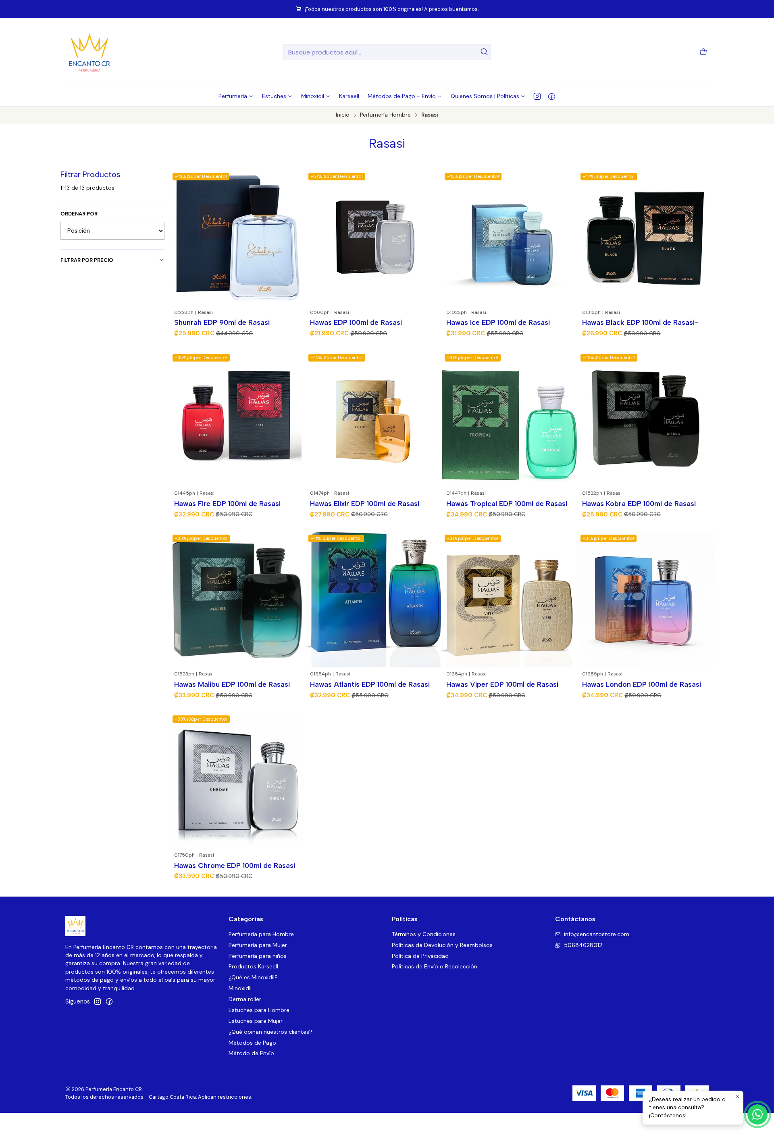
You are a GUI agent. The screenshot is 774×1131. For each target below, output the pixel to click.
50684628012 (583, 945)
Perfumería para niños (258, 956)
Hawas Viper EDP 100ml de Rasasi (502, 684)
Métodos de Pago (252, 1042)
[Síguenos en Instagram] (537, 96)
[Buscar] (484, 52)
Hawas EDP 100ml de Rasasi (356, 322)
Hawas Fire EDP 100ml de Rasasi (227, 503)
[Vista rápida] (295, 238)
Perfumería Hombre (385, 115)
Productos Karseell (253, 966)
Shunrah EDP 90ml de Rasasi (222, 322)
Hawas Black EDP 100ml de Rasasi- (640, 322)
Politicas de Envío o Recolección (434, 966)
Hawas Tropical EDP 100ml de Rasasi (506, 503)
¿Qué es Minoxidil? (253, 977)
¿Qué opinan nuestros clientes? (270, 1031)
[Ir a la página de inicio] (89, 52)
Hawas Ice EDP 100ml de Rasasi (498, 322)
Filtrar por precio (86, 260)
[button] (236, 96)
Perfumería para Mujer (258, 945)
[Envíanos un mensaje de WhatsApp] (757, 1114)
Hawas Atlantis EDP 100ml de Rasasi (370, 684)
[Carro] (703, 52)
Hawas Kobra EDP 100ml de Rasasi (639, 503)
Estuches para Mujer (256, 1020)
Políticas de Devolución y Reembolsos (442, 945)
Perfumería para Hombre (261, 934)
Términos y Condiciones (424, 934)
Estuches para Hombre (259, 1010)
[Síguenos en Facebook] (551, 96)
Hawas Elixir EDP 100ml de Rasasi (364, 503)
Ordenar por (79, 214)
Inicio (343, 115)
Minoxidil (240, 988)
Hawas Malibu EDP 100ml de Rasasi (232, 684)
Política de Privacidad (420, 956)
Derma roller (245, 999)
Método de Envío (251, 1053)
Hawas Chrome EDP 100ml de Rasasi (234, 865)
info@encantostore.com (596, 934)
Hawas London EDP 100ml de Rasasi (641, 684)
